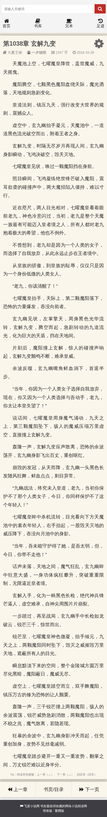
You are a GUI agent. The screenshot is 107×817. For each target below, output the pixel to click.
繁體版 (59, 811)
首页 (6, 26)
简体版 (47, 811)
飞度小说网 (31, 806)
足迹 (100, 26)
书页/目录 (54, 789)
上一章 (20, 789)
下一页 (91, 789)
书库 (38, 26)
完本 (69, 26)
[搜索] (100, 8)
